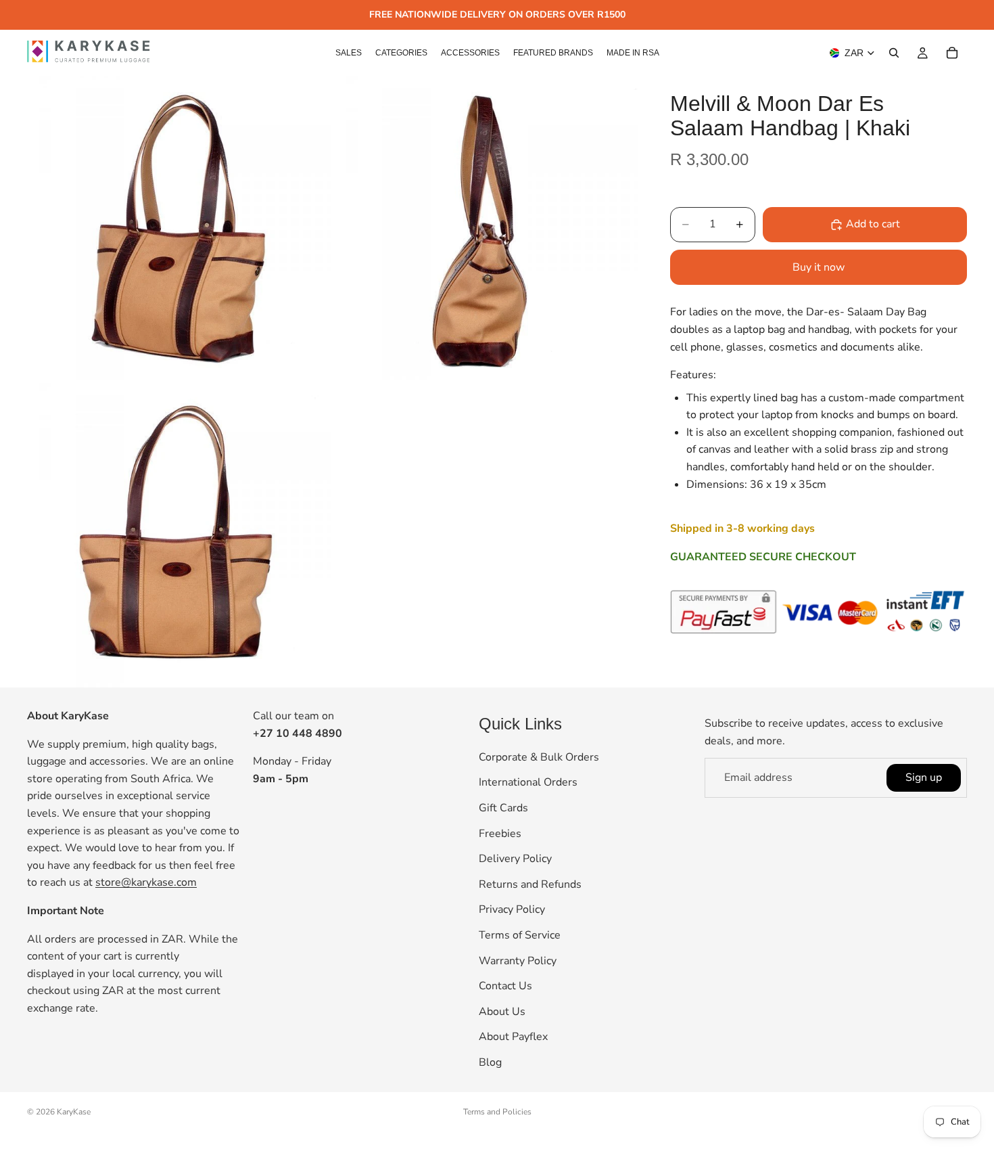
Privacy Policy (512, 910)
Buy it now (818, 267)
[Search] (894, 53)
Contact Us (505, 985)
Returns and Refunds (530, 884)
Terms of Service (520, 935)
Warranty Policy (518, 960)
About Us (502, 1011)
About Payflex (513, 1037)
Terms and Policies (497, 1111)
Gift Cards (503, 807)
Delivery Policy (515, 859)
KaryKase (74, 1111)
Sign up (923, 777)
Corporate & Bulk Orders (539, 757)
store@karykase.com (146, 883)
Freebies (500, 833)
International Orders (528, 782)
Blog (490, 1062)
